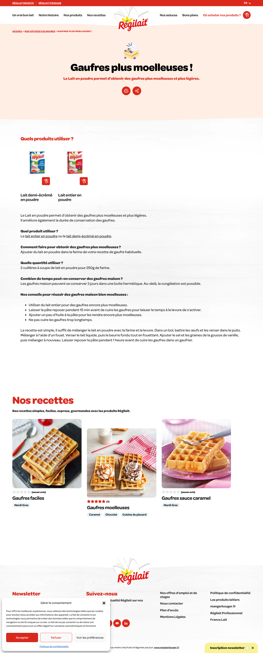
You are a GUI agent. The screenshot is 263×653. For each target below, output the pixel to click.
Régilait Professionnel (226, 613)
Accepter (22, 637)
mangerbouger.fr (223, 606)
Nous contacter (171, 603)
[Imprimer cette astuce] (126, 91)
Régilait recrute (23, 3)
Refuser (56, 637)
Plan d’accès (169, 610)
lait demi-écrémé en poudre (88, 236)
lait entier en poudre (41, 236)
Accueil (17, 31)
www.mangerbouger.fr (166, 647)
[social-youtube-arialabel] (117, 623)
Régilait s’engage (50, 3)
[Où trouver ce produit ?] (46, 181)
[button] (104, 603)
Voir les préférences (90, 637)
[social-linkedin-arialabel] (126, 623)
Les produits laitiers (225, 600)
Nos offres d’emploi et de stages (178, 595)
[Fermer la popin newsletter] (252, 647)
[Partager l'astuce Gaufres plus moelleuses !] (137, 91)
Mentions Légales (173, 617)
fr (245, 3)
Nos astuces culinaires (40, 31)
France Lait (218, 619)
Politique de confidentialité (54, 646)
